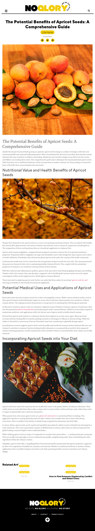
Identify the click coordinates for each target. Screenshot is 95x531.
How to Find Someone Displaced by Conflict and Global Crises (70, 477)
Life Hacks (47, 32)
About (34, 514)
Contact (44, 514)
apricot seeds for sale (79, 280)
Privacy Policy (57, 514)
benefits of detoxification (25, 309)
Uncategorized (24, 466)
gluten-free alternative (48, 416)
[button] (89, 11)
